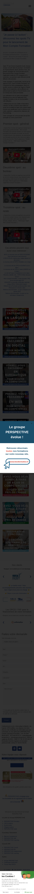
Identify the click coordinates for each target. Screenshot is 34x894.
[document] (17, 447)
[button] (31, 423)
